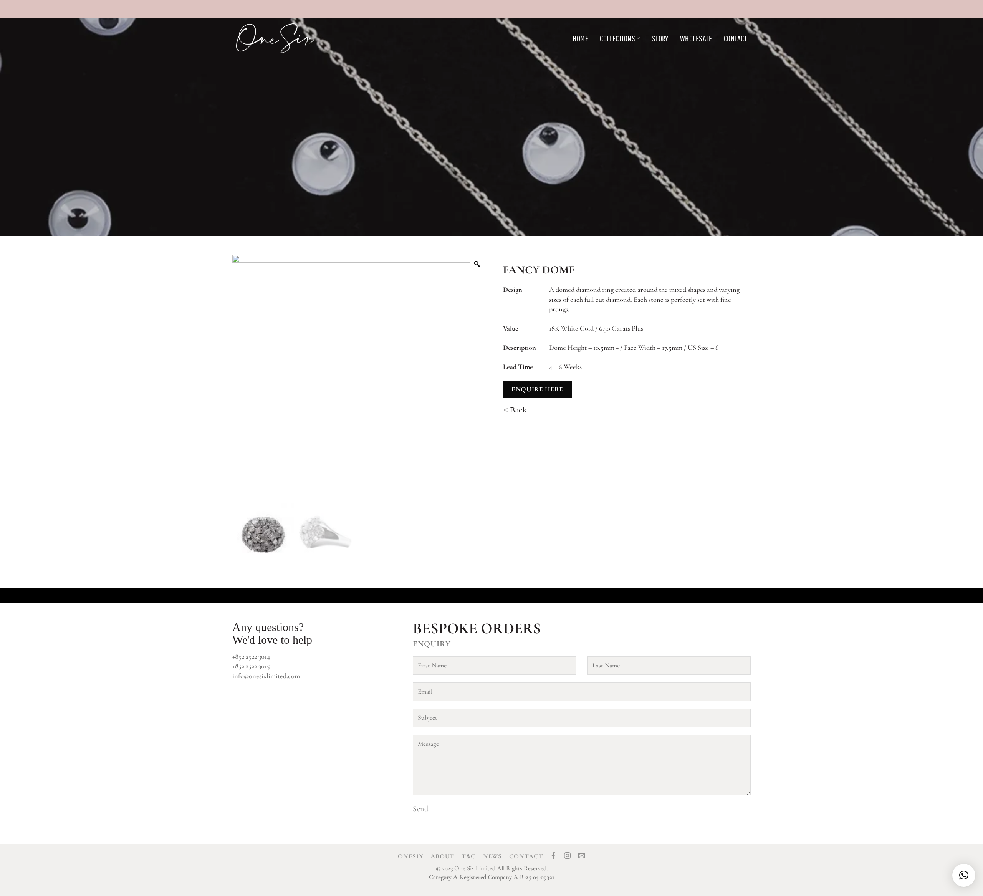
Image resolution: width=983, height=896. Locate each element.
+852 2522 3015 (251, 666)
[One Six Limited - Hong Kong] (293, 38)
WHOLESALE (696, 38)
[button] (963, 875)
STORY (660, 38)
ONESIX (410, 856)
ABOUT (442, 856)
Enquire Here (537, 389)
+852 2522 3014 (251, 656)
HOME (580, 38)
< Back (515, 410)
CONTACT (735, 38)
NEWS (492, 856)
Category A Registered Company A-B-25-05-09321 (491, 877)
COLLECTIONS (617, 38)
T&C (469, 856)
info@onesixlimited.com (266, 676)
